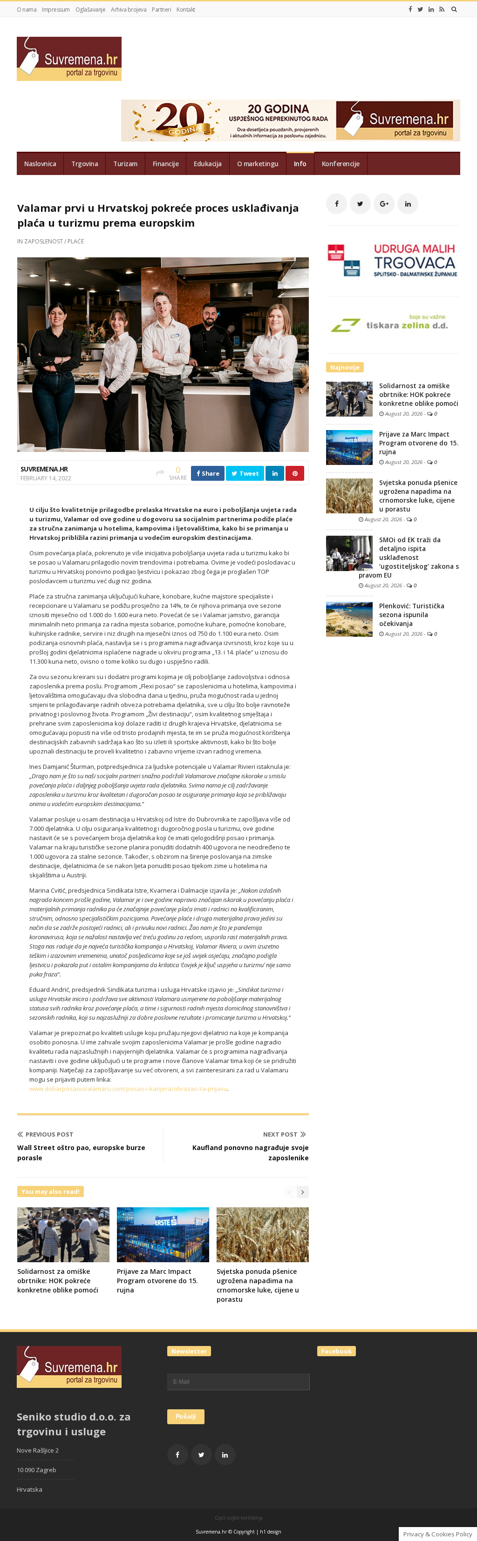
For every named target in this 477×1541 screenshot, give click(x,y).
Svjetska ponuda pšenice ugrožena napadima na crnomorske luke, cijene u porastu (258, 1285)
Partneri (161, 9)
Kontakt (186, 9)
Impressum (56, 9)
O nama (26, 9)
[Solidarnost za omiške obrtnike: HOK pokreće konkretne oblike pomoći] (349, 398)
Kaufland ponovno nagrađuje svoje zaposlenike (250, 1152)
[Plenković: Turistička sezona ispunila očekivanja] (349, 618)
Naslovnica (40, 164)
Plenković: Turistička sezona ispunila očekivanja (411, 615)
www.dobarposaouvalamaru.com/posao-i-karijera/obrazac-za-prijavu (128, 1088)
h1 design (270, 1531)
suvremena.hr (44, 468)
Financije (166, 164)
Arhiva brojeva (128, 9)
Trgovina (84, 164)
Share (209, 473)
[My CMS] (69, 59)
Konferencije (341, 164)
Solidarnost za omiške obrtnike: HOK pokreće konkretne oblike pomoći (57, 1280)
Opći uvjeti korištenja (239, 1517)
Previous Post (50, 1134)
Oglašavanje (90, 9)
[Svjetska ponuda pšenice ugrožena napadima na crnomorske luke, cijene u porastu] (349, 495)
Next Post (280, 1134)
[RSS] (441, 9)
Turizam (125, 164)
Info (300, 164)
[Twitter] (420, 9)
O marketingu (258, 164)
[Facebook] (410, 9)
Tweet (248, 473)
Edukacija (208, 164)
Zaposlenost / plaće (54, 241)
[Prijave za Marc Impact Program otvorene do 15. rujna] (349, 447)
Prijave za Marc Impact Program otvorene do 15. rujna (157, 1280)
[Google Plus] (384, 203)
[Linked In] (431, 9)
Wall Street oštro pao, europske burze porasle (81, 1152)
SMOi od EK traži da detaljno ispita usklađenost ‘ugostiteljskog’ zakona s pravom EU (409, 557)
